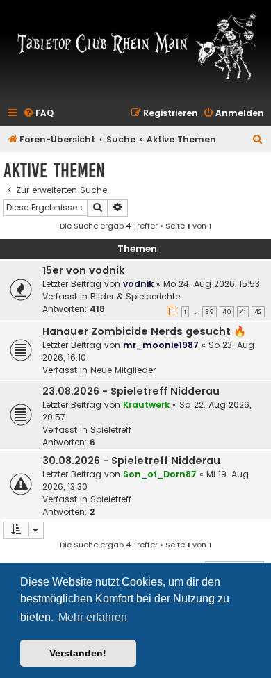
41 (243, 312)
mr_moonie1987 (161, 345)
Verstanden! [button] (77, 653)
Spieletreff (110, 430)
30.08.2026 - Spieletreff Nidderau (131, 461)
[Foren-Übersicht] (135, 45)
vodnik (138, 284)
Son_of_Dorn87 (160, 474)
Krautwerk (146, 405)
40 (226, 312)
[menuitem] (38, 113)
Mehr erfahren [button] (92, 617)
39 (209, 312)
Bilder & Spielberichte (135, 296)
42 (258, 312)
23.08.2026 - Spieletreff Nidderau (131, 391)
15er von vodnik (83, 270)
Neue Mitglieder (123, 370)
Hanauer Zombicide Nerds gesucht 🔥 (144, 331)
